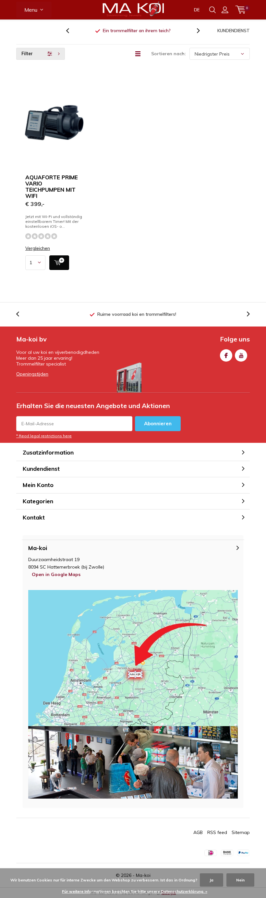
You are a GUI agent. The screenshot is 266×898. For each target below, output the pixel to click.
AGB (198, 832)
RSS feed (217, 832)
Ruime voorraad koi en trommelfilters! (136, 30)
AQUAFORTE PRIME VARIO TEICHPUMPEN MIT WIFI (51, 186)
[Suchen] (212, 9)
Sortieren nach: (168, 54)
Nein (240, 880)
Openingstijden (32, 374)
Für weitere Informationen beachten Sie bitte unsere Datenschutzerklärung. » (134, 891)
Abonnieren (158, 423)
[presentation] (71, 30)
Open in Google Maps (56, 574)
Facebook (226, 355)
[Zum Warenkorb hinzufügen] (59, 262)
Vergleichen (37, 248)
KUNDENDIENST (233, 30)
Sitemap (241, 832)
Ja (211, 880)
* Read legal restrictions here (44, 435)
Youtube (241, 355)
